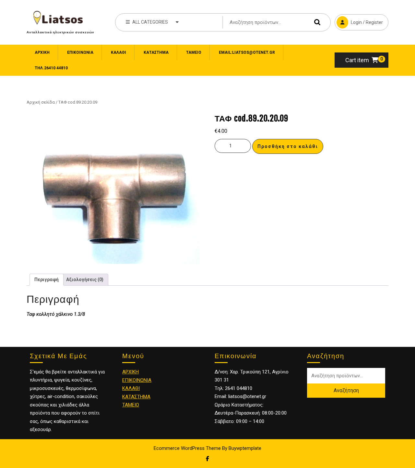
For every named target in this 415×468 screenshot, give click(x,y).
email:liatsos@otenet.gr (247, 52)
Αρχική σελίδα (41, 102)
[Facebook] (207, 458)
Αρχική (42, 52)
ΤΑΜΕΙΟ (130, 405)
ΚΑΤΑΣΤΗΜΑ (136, 397)
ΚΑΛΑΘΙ (131, 388)
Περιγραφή (46, 279)
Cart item (357, 60)
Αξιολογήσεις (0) (84, 279)
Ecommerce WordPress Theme (187, 448)
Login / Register (359, 19)
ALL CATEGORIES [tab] (150, 22)
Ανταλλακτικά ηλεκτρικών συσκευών (60, 32)
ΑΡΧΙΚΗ (130, 372)
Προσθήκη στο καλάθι (287, 146)
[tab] (47, 280)
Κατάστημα (156, 52)
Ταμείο (193, 52)
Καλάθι (118, 52)
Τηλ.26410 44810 (51, 68)
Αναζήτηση (316, 22)
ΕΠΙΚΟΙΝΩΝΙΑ (80, 52)
